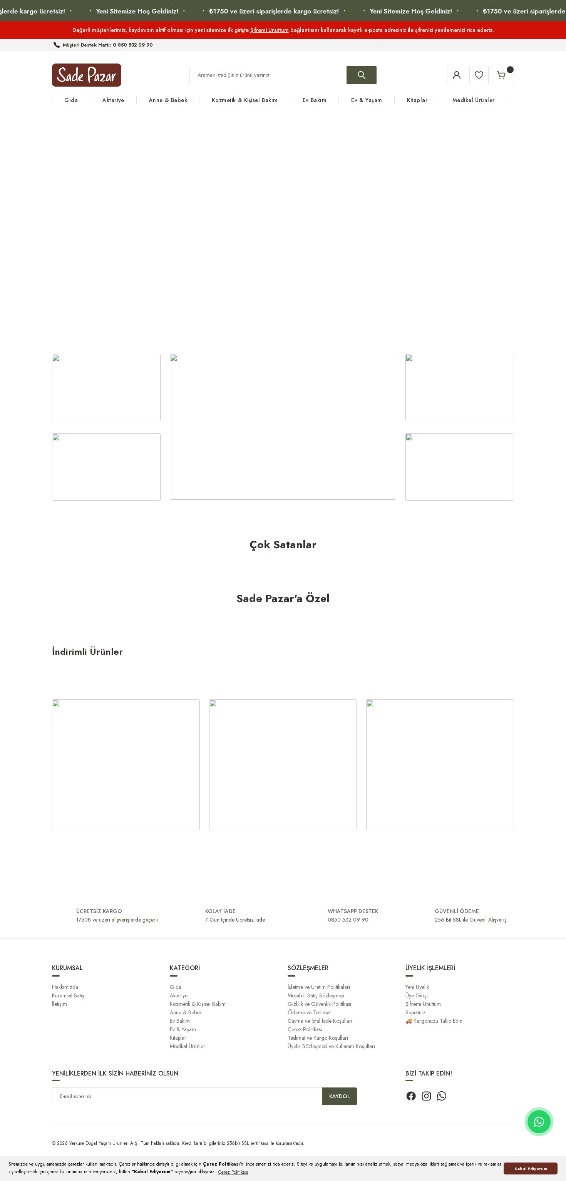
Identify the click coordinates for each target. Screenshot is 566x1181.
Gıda (175, 987)
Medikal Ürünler (187, 1046)
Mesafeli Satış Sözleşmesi (316, 995)
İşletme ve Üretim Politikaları (319, 987)
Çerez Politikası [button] (233, 1172)
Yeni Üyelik (417, 987)
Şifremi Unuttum (269, 30)
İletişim (59, 1004)
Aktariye (179, 995)
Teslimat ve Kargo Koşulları (318, 1038)
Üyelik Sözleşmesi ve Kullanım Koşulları (331, 1046)
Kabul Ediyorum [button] (530, 1169)
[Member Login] (456, 75)
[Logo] (86, 75)
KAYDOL (339, 1096)
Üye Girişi (416, 995)
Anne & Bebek (186, 1012)
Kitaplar (178, 1038)
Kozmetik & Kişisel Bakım (198, 1004)
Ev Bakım (180, 1021)
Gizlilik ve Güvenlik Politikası (319, 1004)
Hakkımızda (65, 987)
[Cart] (503, 75)
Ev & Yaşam (183, 1029)
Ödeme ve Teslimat (309, 1012)
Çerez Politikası (305, 1029)
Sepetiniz (415, 1012)
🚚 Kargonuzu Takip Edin (433, 1021)
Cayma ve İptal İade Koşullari (320, 1021)
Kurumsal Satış (68, 995)
